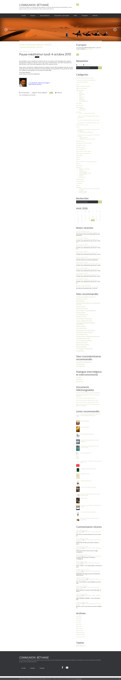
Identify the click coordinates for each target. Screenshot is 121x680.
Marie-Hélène (79, 587)
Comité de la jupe (80, 312)
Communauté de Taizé (82, 314)
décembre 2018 (80, 632)
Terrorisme (82, 110)
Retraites (95, 15)
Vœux (77, 185)
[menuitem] (23, 15)
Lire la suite (89, 49)
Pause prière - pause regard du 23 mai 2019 (88, 579)
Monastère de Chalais (82, 308)
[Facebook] (62, 667)
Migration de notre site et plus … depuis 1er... (88, 232)
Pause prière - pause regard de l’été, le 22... (87, 246)
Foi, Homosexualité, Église (86, 132)
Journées (78, 112)
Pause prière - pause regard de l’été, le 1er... (87, 269)
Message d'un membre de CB (84, 143)
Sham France (79, 381)
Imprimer (59, 92)
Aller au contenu (5, 1)
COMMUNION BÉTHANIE (34, 5)
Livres (77, 127)
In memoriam (79, 105)
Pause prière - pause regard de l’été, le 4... (88, 548)
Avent (80, 91)
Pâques (81, 98)
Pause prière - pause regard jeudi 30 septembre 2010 (31, 44)
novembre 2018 (80, 634)
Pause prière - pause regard (61, 15)
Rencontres (79, 165)
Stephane (78, 571)
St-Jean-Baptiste (83, 101)
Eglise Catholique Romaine (83, 86)
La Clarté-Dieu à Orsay (85, 173)
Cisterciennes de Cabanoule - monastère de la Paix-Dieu (88, 303)
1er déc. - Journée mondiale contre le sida (88, 120)
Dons (77, 84)
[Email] (77, 4)
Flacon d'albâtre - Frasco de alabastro (86, 310)
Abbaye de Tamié (80, 306)
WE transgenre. (83, 192)
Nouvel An (82, 97)
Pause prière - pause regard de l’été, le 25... (87, 275)
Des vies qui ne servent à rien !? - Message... (87, 287)
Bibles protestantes (81, 346)
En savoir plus (79, 678)
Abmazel (78, 563)
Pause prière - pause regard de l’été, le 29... (87, 239)
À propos (32, 15)
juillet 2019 (79, 618)
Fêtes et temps (80, 90)
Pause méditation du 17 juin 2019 (92, 556)
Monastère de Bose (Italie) (83, 338)
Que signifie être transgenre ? (84, 362)
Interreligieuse (83, 171)
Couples (81, 190)
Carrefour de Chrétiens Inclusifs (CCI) (86, 297)
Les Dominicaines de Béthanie (84, 340)
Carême (81, 93)
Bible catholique (80, 301)
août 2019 (78, 616)
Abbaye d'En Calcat (81, 316)
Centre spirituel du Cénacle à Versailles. (89, 188)
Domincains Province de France (84, 332)
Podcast (78, 157)
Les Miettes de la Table (82, 125)
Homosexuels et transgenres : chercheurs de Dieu (89, 135)
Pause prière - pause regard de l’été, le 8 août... (88, 264)
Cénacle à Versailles (84, 169)
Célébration (82, 108)
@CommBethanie (80, 645)
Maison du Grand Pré (81, 342)
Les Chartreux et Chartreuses (84, 318)
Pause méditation (44, 15)
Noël (80, 95)
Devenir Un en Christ (81, 299)
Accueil (23, 15)
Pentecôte (82, 99)
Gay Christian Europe (81, 334)
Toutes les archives (80, 636)
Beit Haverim (79, 379)
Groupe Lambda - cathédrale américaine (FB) (88, 336)
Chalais (81, 170)
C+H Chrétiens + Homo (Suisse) (84, 348)
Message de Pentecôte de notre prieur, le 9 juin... (88, 563)
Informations (79, 107)
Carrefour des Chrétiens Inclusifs (85, 78)
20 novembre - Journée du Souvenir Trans (89, 122)
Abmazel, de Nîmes (81, 579)
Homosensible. (83, 191)
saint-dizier (79, 531)
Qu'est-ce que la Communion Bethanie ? (86, 161)
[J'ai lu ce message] (119, 678)
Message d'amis (80, 141)
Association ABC (80, 366)
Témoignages (79, 179)
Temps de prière (80, 181)
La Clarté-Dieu (80, 351)
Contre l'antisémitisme (82, 82)
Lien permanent (25, 92)
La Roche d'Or (82, 174)
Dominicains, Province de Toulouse (85, 330)
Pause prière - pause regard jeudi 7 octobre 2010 (31, 47)
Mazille (81, 175)
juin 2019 (78, 620)
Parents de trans (80, 364)
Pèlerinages (79, 155)
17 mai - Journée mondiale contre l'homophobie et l (88, 116)
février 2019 (79, 628)
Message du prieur (81, 145)
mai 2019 (78, 622)
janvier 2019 (79, 630)
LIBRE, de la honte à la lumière (87, 139)
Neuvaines (82, 94)
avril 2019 (78, 624)
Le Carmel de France (81, 328)
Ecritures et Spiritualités (82, 344)
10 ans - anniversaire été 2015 (87, 113)
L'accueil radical (83, 137)
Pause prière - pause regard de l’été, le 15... (87, 253)
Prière (75, 15)
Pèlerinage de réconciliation (83, 153)
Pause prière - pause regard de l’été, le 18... (87, 280)
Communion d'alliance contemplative (85, 80)
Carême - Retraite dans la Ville (84, 321)
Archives (32, 668)
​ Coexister (78, 377)
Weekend (78, 187)
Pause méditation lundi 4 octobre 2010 (45, 54)
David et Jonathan (81, 326)
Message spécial (80, 147)
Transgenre (85, 15)
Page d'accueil (48, 44)
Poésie (78, 159)
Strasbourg (82, 177)
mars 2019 (79, 626)
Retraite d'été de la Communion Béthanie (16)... (88, 258)
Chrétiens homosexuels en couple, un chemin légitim (89, 130)
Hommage (79, 103)
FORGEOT (78, 556)
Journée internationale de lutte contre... (87, 588)
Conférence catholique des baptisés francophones (85, 323)
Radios (78, 163)
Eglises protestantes (81, 88)
